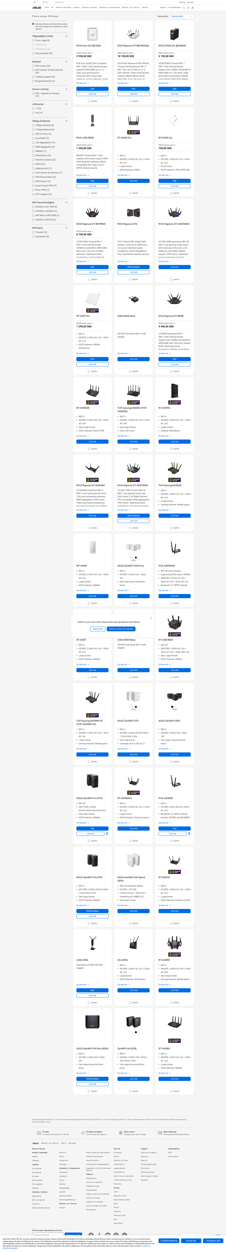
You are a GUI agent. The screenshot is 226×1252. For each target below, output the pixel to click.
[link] (36, 8)
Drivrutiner (145, 1168)
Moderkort (63, 1172)
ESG (170, 1153)
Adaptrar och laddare (94, 1202)
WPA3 (35, 163)
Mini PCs (62, 1153)
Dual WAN (37, 137)
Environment (173, 1157)
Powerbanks (91, 1210)
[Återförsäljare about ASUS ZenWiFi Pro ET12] (106, 834)
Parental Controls (40, 159)
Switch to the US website (121, 629)
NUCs (61, 1157)
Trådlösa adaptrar (40, 76)
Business (190, 2)
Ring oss (144, 1160)
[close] (151, 618)
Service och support (149, 1153)
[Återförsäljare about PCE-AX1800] (189, 834)
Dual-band (37, 236)
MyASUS (144, 1180)
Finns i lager (37, 40)
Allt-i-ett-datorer (38, 1200)
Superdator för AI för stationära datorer (98, 1169)
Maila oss (144, 1157)
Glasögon (63, 1164)
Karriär (116, 1157)
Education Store (120, 1196)
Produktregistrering (148, 1164)
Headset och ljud (92, 1186)
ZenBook (117, 1211)
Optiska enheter (65, 1196)
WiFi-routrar (37, 65)
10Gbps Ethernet (39, 124)
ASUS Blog (118, 1223)
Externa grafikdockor (67, 1200)
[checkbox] (92, 101)
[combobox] (181, 16)
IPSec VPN (37, 189)
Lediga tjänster (119, 1168)
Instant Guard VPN (40, 185)
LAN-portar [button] (38, 104)
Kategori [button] (36, 61)
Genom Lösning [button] (40, 89)
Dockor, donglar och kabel (96, 1206)
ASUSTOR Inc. (119, 1164)
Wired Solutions (92, 1160)
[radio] (131, 557)
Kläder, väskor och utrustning (97, 1194)
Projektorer (63, 1160)
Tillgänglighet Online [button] (42, 36)
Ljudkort (62, 1192)
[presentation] (191, 16)
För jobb (35, 1176)
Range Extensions (40, 80)
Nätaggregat (64, 1188)
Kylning (62, 1184)
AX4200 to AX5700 (41, 219)
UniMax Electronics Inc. (123, 1180)
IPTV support (38, 193)
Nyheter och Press (121, 1160)
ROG (116, 1204)
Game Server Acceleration (44, 172)
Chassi (61, 1180)
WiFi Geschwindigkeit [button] (43, 202)
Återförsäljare (133, 267)
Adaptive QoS (38, 167)
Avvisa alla (191, 1240)
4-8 (33, 112)
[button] (182, 2)
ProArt (116, 1208)
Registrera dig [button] (73, 1235)
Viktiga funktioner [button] (41, 121)
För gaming (36, 1172)
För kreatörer (37, 1180)
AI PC (116, 1192)
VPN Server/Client (40, 176)
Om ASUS (118, 1153)
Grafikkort (63, 1176)
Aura (115, 1219)
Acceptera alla (213, 1240)
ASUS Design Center (122, 1200)
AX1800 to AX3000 (41, 210)
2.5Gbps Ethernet (40, 129)
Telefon (35, 1157)
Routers (62, 1208)
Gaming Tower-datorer (41, 1208)
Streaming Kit (91, 1190)
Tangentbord (91, 1178)
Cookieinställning (169, 1240)
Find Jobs (117, 1184)
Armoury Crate (119, 1215)
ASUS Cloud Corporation (124, 1176)
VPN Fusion (37, 180)
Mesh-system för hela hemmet (98, 1153)
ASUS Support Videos (149, 1176)
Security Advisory (148, 1172)
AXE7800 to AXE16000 (42, 214)
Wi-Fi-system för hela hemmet (46, 69)
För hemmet (37, 1169)
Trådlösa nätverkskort (94, 1157)
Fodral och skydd (93, 1198)
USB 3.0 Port (38, 133)
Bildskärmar (36, 1196)
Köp (92, 88)
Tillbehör (35, 1161)
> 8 (33, 108)
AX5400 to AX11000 (41, 206)
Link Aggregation (40, 142)
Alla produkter (38, 52)
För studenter (37, 1184)
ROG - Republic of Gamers (44, 93)
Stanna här (98, 629)
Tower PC (36, 1204)
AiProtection (37, 155)
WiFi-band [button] (37, 228)
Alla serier (72, 1143)
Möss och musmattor (94, 1182)
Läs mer (92, 94)
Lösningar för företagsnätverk (97, 1164)
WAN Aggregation (40, 146)
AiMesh (35, 150)
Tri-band (36, 231)
